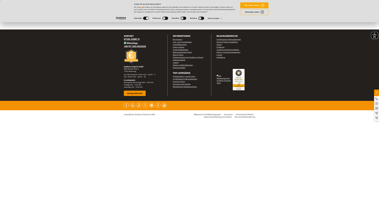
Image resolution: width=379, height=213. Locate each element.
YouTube (164, 105)
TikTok (138, 105)
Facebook (126, 105)
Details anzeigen (213, 18)
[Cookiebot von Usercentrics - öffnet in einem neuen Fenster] (121, 18)
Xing (157, 105)
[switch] (165, 18)
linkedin (132, 105)
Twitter (145, 105)
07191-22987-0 (132, 39)
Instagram (151, 105)
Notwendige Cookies (252, 12)
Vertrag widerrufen (135, 93)
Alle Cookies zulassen (252, 5)
